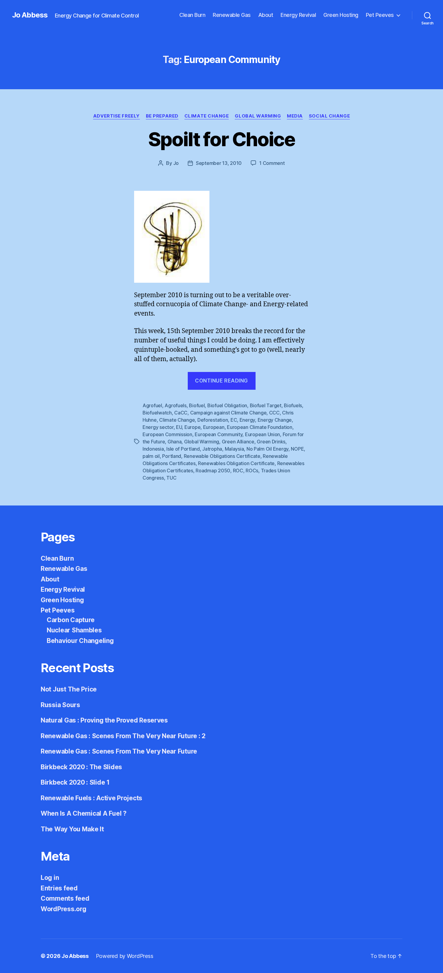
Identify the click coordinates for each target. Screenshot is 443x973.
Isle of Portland (183, 449)
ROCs (252, 471)
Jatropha (212, 449)
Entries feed (59, 888)
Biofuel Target (265, 405)
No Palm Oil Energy (267, 449)
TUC (171, 478)
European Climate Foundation (259, 427)
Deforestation (212, 420)
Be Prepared (162, 116)
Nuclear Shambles (74, 630)
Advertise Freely (116, 116)
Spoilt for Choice (221, 139)
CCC (274, 413)
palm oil (151, 456)
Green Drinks (271, 442)
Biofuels (293, 405)
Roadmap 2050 (213, 471)
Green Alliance (238, 442)
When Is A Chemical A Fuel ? (84, 813)
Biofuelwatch (157, 413)
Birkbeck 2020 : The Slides (81, 767)
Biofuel (197, 405)
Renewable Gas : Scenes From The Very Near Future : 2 (123, 736)
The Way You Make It (72, 829)
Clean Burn (192, 15)
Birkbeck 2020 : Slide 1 (75, 782)
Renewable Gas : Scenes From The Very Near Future (119, 751)
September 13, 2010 (219, 163)
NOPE (297, 449)
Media (295, 116)
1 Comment (272, 163)
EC (234, 420)
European (214, 427)
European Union (262, 434)
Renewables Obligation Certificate (236, 463)
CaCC (180, 413)
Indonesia (153, 449)
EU (179, 427)
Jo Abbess (30, 15)
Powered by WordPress (124, 956)
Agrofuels (176, 405)
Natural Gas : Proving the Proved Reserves (104, 720)
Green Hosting (340, 15)
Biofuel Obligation (227, 405)
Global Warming (258, 116)
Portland (171, 456)
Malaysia (234, 449)
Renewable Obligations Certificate (222, 456)
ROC (238, 471)
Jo (176, 163)
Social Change (329, 116)
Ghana (175, 442)
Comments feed (65, 898)
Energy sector (158, 427)
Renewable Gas (232, 15)
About (265, 15)
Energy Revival (298, 15)
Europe (192, 427)
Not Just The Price (69, 689)
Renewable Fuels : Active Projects (91, 798)
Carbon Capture (71, 620)
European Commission (167, 434)
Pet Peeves (380, 15)
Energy (247, 420)
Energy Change (275, 420)
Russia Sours (60, 705)
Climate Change (206, 116)
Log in (50, 877)
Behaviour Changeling (80, 640)
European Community (218, 434)
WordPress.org (63, 909)
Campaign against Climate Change (228, 413)
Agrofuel (152, 405)
